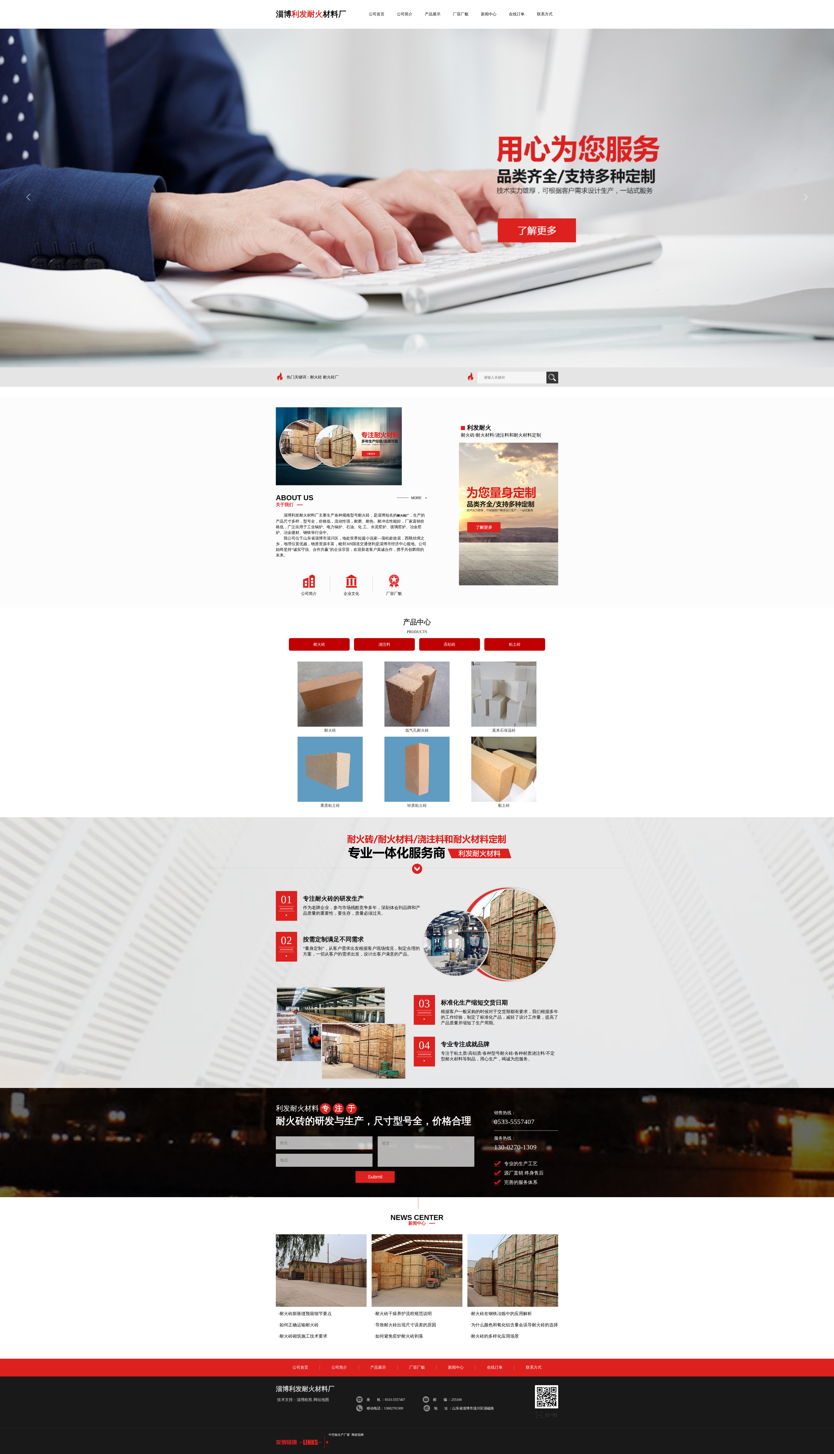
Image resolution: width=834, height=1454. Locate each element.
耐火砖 (319, 644)
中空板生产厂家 (339, 1434)
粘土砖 (515, 644)
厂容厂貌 (417, 1367)
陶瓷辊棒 (358, 1434)
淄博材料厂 (311, 14)
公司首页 (300, 1367)
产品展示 (378, 1367)
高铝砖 (449, 644)
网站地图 (321, 1400)
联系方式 (533, 1367)
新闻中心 (456, 1367)
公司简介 (339, 1367)
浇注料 (384, 644)
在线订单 (495, 1367)
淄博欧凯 (304, 1400)
